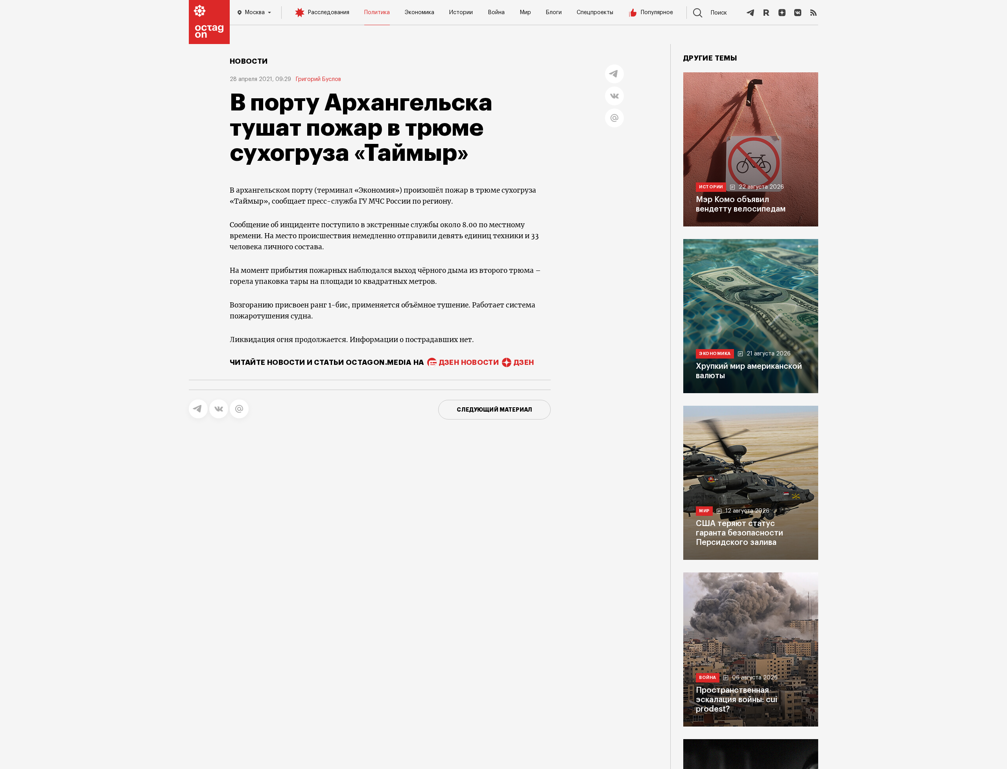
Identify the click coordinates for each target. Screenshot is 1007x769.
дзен (524, 362)
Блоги (554, 12)
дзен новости (469, 362)
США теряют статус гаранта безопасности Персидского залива (739, 533)
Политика (377, 12)
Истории (461, 12)
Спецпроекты (595, 12)
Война (496, 12)
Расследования (328, 12)
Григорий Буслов (318, 79)
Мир (525, 12)
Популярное (657, 12)
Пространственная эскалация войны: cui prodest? (736, 699)
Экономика (419, 12)
